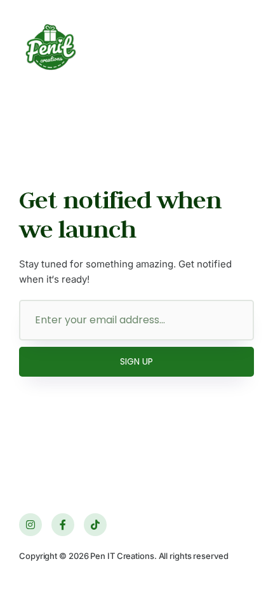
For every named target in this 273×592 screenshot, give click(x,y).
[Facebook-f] (62, 524)
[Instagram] (30, 524)
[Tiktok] (95, 524)
